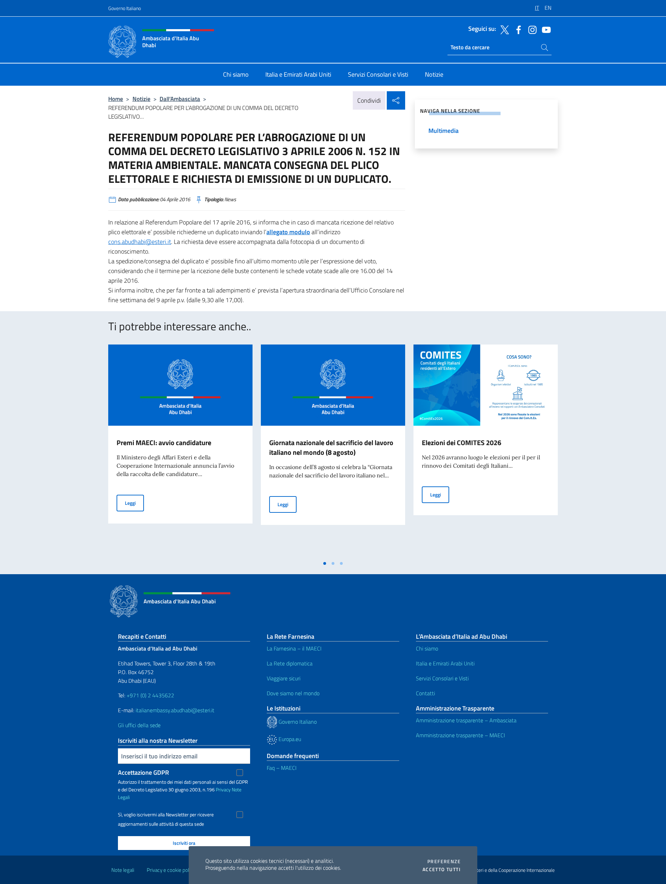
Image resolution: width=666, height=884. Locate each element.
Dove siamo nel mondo (293, 693)
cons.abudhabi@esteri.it (139, 241)
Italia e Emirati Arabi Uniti (445, 663)
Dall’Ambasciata (180, 98)
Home (115, 98)
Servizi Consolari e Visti (442, 678)
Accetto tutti (441, 869)
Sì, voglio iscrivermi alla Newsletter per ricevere (166, 814)
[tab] (324, 563)
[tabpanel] (180, 451)
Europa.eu (289, 739)
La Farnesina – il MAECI (294, 648)
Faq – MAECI (282, 768)
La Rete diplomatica (290, 663)
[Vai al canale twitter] (503, 29)
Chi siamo (427, 648)
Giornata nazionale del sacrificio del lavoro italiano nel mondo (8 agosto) (331, 447)
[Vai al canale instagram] (531, 29)
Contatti (425, 693)
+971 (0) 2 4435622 (150, 695)
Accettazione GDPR (143, 772)
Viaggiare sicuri (283, 678)
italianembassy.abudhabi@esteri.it (175, 710)
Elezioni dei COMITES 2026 (461, 442)
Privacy (223, 789)
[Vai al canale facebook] (517, 29)
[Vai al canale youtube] (545, 29)
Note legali (122, 870)
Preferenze (444, 861)
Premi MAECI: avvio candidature (164, 442)
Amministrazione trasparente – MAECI (460, 735)
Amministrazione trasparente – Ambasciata (466, 720)
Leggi (134, 503)
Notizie (142, 98)
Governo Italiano (124, 8)
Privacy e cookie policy (171, 870)
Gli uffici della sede (139, 725)
